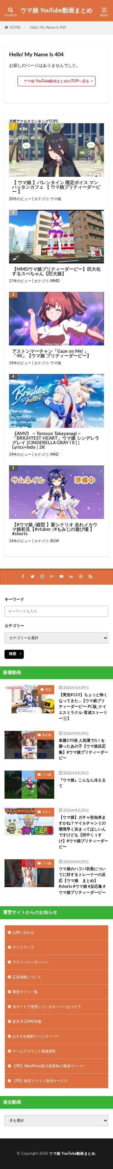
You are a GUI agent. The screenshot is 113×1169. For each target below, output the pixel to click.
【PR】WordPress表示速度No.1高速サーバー (48, 1066)
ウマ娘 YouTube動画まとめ (56, 11)
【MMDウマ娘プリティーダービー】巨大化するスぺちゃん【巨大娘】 (56, 271)
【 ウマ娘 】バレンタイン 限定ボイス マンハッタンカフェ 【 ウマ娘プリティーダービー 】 (56, 187)
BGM (54, 541)
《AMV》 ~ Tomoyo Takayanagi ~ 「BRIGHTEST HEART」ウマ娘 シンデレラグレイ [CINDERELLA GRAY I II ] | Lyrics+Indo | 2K (55, 440)
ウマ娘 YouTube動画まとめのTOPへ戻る (56, 81)
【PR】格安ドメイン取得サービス (39, 1081)
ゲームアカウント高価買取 (34, 1051)
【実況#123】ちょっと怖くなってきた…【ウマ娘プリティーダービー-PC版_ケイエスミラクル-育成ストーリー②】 (83, 707)
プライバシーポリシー (30, 962)
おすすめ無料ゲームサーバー (35, 1036)
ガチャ (46, 812)
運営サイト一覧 (25, 992)
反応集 (46, 735)
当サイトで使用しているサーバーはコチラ (46, 1007)
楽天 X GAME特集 (27, 1021)
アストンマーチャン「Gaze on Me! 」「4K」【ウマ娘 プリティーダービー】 (51, 353)
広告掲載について (26, 977)
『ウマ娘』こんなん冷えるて (82, 783)
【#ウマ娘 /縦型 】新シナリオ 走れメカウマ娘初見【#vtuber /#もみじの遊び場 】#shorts (54, 529)
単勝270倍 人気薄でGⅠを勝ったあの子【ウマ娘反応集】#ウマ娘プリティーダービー (83, 750)
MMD (55, 281)
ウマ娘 (55, 199)
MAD (54, 454)
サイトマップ (23, 947)
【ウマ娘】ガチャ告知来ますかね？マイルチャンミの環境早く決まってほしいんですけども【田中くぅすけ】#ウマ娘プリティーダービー (83, 832)
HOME (15, 27)
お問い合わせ (23, 932)
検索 (12, 653)
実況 (48, 689)
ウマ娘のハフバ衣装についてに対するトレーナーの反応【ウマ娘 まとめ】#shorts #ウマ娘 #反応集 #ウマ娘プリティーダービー (82, 881)
